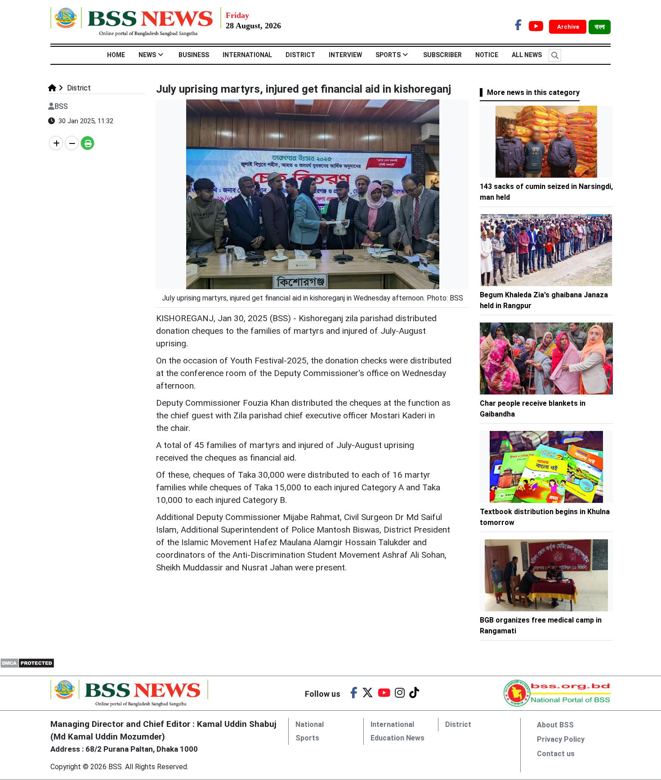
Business (194, 54)
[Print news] (87, 143)
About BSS (555, 725)
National (309, 724)
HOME (116, 54)
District (300, 54)
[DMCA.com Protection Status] (27, 662)
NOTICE (486, 54)
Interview (345, 54)
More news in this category (533, 92)
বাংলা (599, 27)
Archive (569, 26)
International (247, 54)
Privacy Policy (561, 739)
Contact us (556, 753)
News (147, 54)
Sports (388, 54)
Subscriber (442, 54)
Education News (397, 738)
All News (527, 54)
